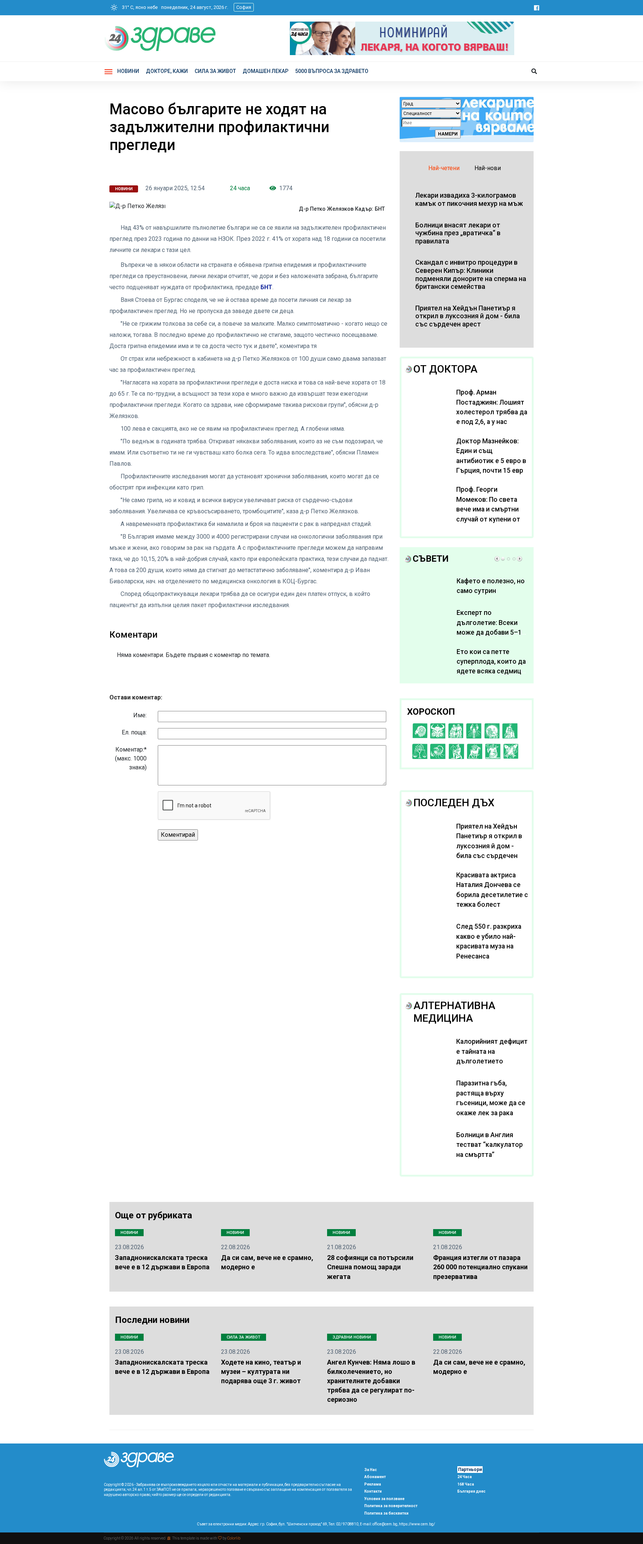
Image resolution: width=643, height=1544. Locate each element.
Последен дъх (454, 803)
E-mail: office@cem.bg (378, 1524)
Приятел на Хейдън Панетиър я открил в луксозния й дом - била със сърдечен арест (489, 846)
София (243, 7)
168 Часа (465, 1484)
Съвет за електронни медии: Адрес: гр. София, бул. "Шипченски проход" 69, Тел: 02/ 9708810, (278, 1524)
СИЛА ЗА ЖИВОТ (215, 71)
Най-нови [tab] (487, 168)
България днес (471, 1491)
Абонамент (375, 1477)
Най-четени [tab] (444, 168)
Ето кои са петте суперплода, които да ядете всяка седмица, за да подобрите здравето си (491, 671)
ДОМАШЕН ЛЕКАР (265, 71)
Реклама (372, 1484)
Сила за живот (243, 1337)
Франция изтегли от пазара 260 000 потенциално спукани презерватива (480, 1267)
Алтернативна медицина (454, 1011)
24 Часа (464, 1477)
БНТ (266, 287)
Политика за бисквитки (386, 1513)
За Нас (370, 1470)
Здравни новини (352, 1337)
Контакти (373, 1491)
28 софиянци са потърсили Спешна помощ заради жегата (370, 1267)
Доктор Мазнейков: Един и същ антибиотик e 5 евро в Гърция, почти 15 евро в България (491, 460)
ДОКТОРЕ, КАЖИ (167, 71)
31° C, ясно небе (138, 7)
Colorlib (233, 1538)
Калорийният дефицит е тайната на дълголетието (492, 1051)
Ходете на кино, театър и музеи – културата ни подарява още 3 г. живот (261, 1371)
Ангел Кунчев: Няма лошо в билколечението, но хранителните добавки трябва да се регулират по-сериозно (371, 1381)
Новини (128, 71)
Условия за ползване (384, 1499)
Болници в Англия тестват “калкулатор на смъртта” (489, 1144)
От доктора (445, 369)
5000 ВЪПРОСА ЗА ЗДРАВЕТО (331, 71)
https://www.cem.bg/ (417, 1524)
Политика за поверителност (391, 1506)
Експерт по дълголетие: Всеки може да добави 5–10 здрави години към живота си (491, 632)
